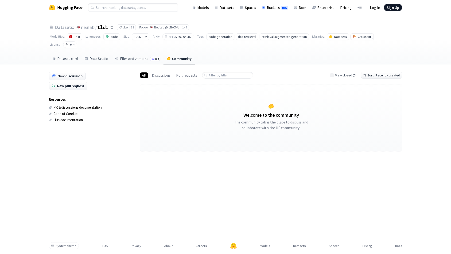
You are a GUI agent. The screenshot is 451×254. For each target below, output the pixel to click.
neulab (88, 27)
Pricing (346, 7)
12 (132, 27)
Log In (375, 7)
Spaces (250, 7)
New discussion (70, 76)
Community (182, 58)
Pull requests (186, 75)
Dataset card (67, 58)
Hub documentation (68, 120)
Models (203, 7)
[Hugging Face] (233, 245)
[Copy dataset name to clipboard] (111, 27)
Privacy (136, 246)
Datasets (227, 7)
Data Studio (98, 58)
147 (184, 27)
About (168, 246)
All (144, 75)
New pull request (70, 85)
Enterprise (325, 7)
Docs (303, 7)
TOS (105, 246)
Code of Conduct (66, 113)
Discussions (161, 75)
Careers (201, 246)
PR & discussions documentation (78, 107)
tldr (103, 27)
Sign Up (393, 7)
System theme (66, 246)
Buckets (277, 7)
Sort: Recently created (383, 75)
